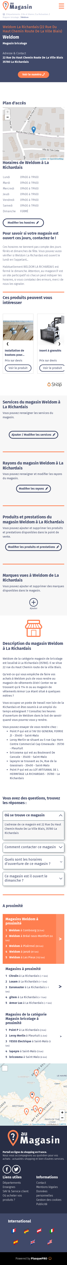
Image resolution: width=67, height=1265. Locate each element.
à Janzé (20, 951)
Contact (41, 1182)
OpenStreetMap (56, 158)
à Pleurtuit (25, 1035)
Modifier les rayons (32, 488)
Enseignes (9, 1187)
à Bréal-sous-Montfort (29, 936)
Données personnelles (44, 1193)
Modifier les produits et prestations (32, 547)
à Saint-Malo (29, 1041)
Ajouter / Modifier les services (32, 434)
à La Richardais (24, 976)
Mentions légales (47, 1187)
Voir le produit (18, 368)
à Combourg (23, 930)
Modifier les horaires (22, 222)
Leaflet (43, 158)
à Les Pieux (22, 957)
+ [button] (7, 112)
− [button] (7, 117)
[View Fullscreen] (5, 1068)
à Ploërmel (22, 946)
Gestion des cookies (48, 1199)
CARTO (62, 1124)
